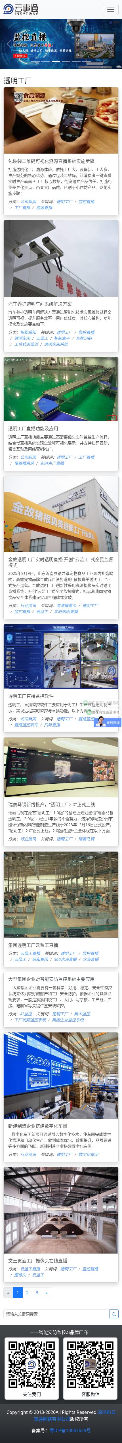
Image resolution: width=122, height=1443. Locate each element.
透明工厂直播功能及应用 (33, 428)
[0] (35, 61)
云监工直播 (30, 953)
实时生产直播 (52, 463)
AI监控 (26, 1013)
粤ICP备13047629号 (70, 1430)
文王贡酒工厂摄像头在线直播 (37, 1261)
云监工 (42, 338)
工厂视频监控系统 (30, 1019)
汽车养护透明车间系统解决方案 (40, 304)
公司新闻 (28, 201)
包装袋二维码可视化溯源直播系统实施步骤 (51, 161)
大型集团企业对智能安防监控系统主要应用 (51, 979)
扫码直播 (52, 724)
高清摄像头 (66, 605)
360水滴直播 (65, 959)
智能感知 (28, 332)
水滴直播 (90, 959)
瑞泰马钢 (86, 839)
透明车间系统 (56, 344)
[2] (56, 61)
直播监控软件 (26, 724)
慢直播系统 (24, 463)
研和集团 (40, 959)
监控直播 (86, 201)
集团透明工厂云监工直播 (33, 945)
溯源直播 (44, 207)
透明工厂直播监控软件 (31, 696)
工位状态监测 (26, 344)
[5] (86, 61)
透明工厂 (64, 201)
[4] (76, 61)
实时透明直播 (66, 611)
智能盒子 (62, 338)
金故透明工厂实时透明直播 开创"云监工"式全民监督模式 (60, 562)
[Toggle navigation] (111, 9)
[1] (45, 61)
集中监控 (82, 1013)
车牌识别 (84, 338)
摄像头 (20, 1275)
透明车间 (22, 338)
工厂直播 (22, 207)
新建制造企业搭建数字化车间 (37, 1126)
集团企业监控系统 (68, 1019)
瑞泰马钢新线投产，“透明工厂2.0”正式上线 (51, 804)
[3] (66, 61)
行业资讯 (28, 605)
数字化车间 (88, 1154)
